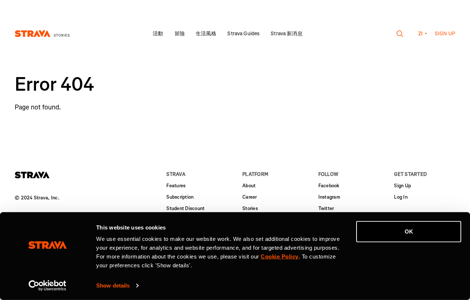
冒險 (179, 33)
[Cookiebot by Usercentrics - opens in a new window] (47, 285)
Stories (250, 208)
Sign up (445, 33)
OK (409, 231)
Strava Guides (243, 33)
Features (175, 185)
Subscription (180, 197)
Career (249, 197)
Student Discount (185, 208)
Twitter (326, 208)
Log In (401, 197)
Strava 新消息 (286, 33)
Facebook (329, 185)
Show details (113, 285)
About (249, 185)
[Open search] (400, 33)
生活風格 (206, 33)
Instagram (329, 197)
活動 (158, 33)
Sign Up (402, 185)
